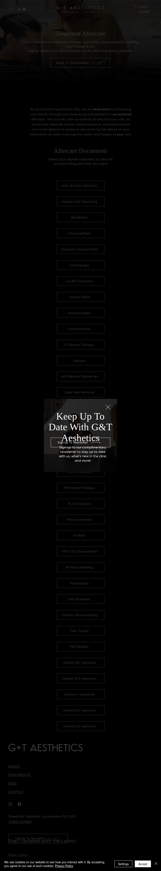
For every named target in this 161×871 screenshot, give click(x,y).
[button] (108, 407)
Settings (123, 864)
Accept (142, 864)
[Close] (155, 864)
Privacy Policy (64, 866)
